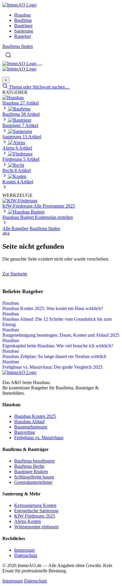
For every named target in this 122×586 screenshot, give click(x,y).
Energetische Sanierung (36, 510)
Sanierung (23, 30)
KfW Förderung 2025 (34, 515)
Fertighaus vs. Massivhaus (38, 437)
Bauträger (23, 25)
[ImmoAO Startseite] (19, 4)
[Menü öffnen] (40, 65)
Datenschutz (25, 555)
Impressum (24, 550)
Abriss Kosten (27, 521)
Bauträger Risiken (31, 471)
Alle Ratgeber (15, 228)
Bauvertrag (24, 432)
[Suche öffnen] (8, 55)
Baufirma (23, 20)
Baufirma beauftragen (34, 460)
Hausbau (22, 14)
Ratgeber (22, 36)
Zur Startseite (14, 273)
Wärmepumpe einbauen (36, 526)
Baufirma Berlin (29, 466)
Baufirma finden (17, 46)
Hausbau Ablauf (29, 421)
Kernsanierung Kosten (35, 505)
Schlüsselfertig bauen (34, 476)
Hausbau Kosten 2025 (35, 416)
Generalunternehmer (33, 482)
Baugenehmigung (30, 426)
